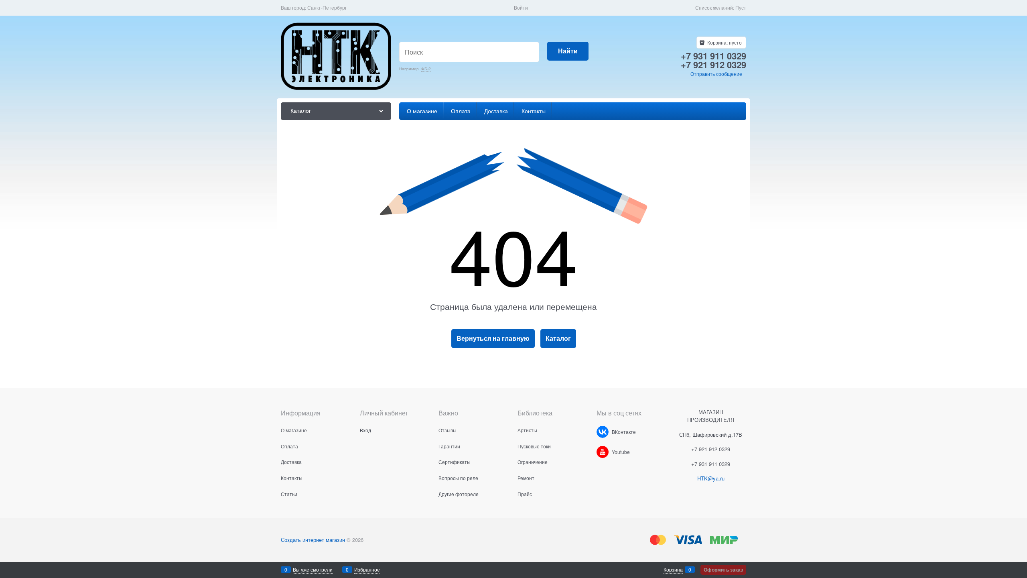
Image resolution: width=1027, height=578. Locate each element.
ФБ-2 (426, 68)
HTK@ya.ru (711, 478)
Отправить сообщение (716, 73)
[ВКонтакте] (603, 432)
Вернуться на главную (493, 338)
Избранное (367, 569)
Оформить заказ (723, 569)
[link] (327, 7)
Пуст (740, 7)
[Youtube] (603, 452)
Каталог (558, 338)
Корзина (673, 569)
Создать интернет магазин (313, 539)
